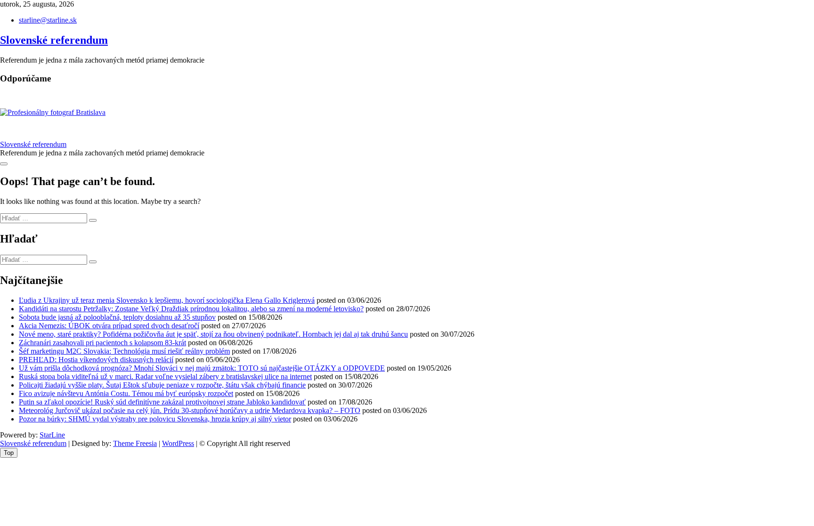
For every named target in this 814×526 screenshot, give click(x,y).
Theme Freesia (135, 443)
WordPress (178, 443)
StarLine (52, 435)
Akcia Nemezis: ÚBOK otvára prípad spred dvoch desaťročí (109, 326)
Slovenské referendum (54, 40)
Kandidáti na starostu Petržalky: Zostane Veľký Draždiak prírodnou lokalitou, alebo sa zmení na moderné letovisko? (191, 309)
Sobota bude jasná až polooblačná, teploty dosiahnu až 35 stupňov (117, 317)
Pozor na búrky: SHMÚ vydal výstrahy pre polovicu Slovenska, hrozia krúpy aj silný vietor (155, 419)
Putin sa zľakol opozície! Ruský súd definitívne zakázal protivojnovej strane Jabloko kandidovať (162, 402)
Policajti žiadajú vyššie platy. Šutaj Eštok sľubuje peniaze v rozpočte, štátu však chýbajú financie (162, 385)
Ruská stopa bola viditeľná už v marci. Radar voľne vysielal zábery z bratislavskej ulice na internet (165, 376)
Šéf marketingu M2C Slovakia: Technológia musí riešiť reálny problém (124, 351)
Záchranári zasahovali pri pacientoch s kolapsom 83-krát (102, 343)
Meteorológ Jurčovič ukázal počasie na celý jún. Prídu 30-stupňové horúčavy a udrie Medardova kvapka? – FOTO (189, 410)
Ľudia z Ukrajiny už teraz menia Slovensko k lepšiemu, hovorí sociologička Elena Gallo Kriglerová (167, 300)
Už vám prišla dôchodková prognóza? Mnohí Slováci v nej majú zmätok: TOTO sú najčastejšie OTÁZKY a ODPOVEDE (202, 368)
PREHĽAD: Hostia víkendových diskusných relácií (96, 360)
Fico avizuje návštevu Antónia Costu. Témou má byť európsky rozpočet (126, 393)
